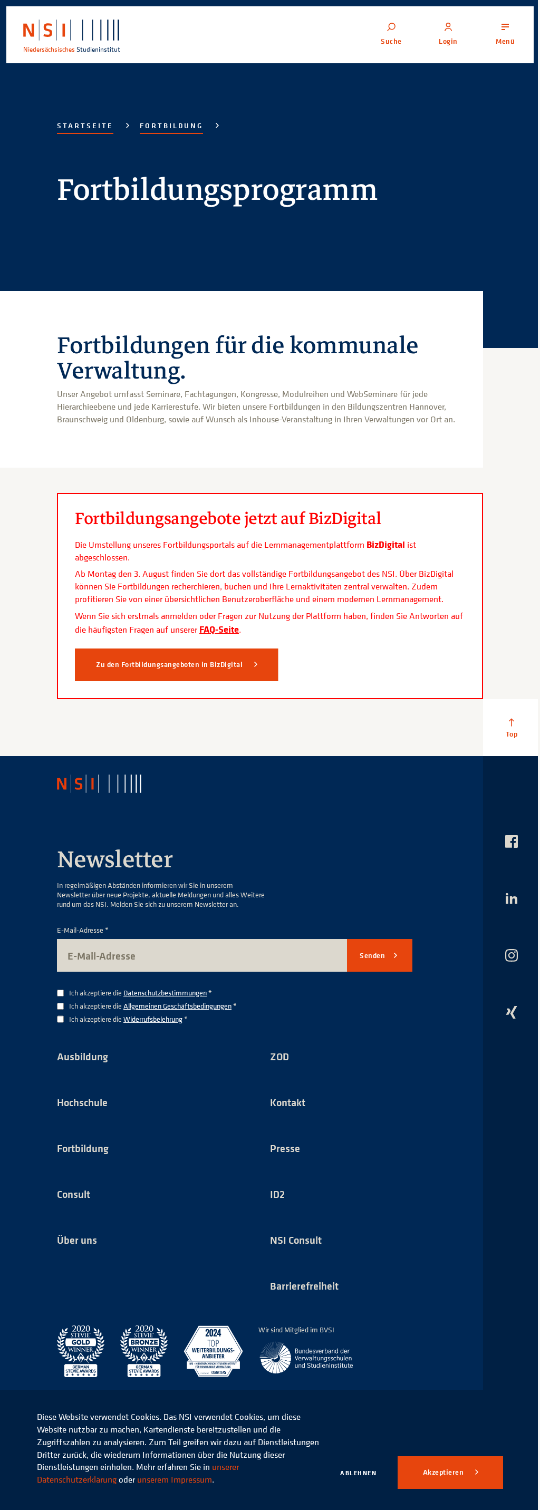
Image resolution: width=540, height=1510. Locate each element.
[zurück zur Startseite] (108, 783)
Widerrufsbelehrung (152, 1019)
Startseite (85, 125)
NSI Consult (296, 1240)
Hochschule (82, 1102)
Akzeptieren (444, 1472)
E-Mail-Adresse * (83, 930)
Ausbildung (82, 1056)
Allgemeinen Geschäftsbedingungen (177, 1006)
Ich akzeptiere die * (140, 993)
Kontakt (287, 1102)
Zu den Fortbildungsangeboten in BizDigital (170, 664)
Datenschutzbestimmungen (165, 993)
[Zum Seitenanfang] (511, 727)
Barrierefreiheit (304, 1286)
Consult (73, 1194)
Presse (285, 1148)
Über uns (77, 1240)
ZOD (279, 1056)
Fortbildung (171, 125)
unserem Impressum (174, 1479)
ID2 (277, 1194)
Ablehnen (358, 1472)
